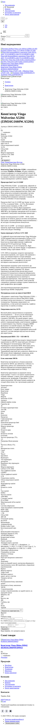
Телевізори (8, 669)
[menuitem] (21, 25)
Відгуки (19, 162)
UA (6, 25)
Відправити (5, 629)
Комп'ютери (9, 667)
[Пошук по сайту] (3, 18)
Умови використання (12, 721)
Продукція (10, 7)
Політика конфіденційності (14, 719)
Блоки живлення (10, 673)
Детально (4, 657)
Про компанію (10, 5)
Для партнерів (10, 11)
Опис (3, 162)
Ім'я (2, 618)
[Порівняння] (6, 19)
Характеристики (10, 162)
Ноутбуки (8, 665)
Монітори (8, 671)
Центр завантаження (12, 14)
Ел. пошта (4, 621)
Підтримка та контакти (13, 12)
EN (6, 27)
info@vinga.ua (5, 699)
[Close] (3, 39)
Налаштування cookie (12, 723)
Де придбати (5, 160)
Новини (7, 9)
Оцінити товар (6, 616)
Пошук (3, 36)
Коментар (4, 627)
